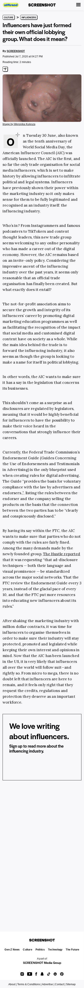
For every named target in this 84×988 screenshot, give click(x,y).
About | (12, 984)
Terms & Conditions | (29, 984)
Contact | (60, 984)
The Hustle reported (61, 554)
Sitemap (71, 984)
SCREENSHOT (16, 51)
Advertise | (48, 984)
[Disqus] (42, 850)
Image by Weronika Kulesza (19, 124)
